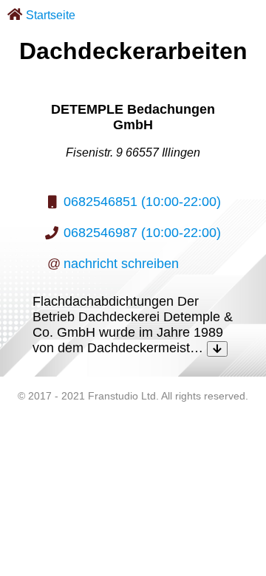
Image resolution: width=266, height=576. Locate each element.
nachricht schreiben (121, 263)
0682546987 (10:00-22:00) (142, 232)
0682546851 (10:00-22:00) (142, 201)
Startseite (50, 15)
